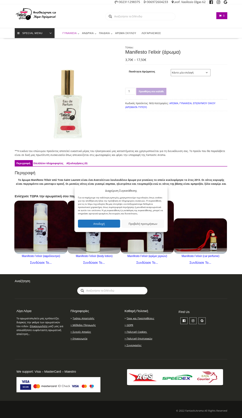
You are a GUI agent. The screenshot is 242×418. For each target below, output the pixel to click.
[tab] (23, 163)
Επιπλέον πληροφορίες (48, 163)
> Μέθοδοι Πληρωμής (83, 325)
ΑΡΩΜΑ (173, 103)
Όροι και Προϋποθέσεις (140, 318)
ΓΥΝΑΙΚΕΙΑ (70, 33)
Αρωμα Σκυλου (125, 33)
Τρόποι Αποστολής (83, 318)
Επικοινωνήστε (39, 326)
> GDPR (129, 325)
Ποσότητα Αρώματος (142, 71)
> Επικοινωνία (79, 338)
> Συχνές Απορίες (81, 332)
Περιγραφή (23, 163)
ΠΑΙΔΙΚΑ (104, 33)
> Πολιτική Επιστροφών (138, 338)
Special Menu (32, 33)
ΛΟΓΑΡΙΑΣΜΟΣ (151, 33)
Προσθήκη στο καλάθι (151, 91)
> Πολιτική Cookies (136, 332)
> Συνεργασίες (133, 345)
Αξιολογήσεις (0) (77, 163)
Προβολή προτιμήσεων (143, 223)
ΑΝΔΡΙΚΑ (88, 33)
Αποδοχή (99, 223)
